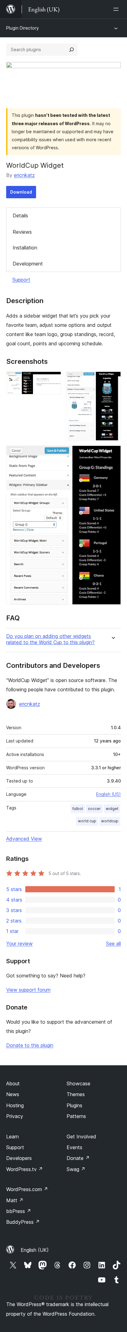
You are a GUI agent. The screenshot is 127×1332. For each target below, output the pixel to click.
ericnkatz (24, 175)
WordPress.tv (24, 1169)
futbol (77, 808)
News (12, 1094)
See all (113, 943)
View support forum (28, 990)
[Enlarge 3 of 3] (112, 454)
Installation (25, 248)
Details (20, 215)
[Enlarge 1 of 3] (53, 380)
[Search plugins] (71, 49)
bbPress (18, 1211)
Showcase (78, 1083)
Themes (76, 1094)
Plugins (74, 1105)
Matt (14, 1200)
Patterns (76, 1116)
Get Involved (81, 1136)
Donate (78, 1158)
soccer (94, 808)
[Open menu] (117, 9)
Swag (76, 1169)
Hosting (15, 1105)
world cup (87, 821)
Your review (19, 943)
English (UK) (35, 1250)
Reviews (22, 232)
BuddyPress (23, 1222)
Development (28, 264)
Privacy (14, 1116)
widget (112, 808)
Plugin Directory (22, 28)
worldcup (109, 821)
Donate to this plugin (29, 1045)
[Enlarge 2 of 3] (112, 380)
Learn (12, 1136)
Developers (19, 1158)
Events (74, 1147)
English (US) (108, 794)
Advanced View (24, 839)
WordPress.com (27, 1189)
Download (21, 192)
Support (21, 280)
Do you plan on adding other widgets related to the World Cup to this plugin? (50, 639)
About (13, 1083)
